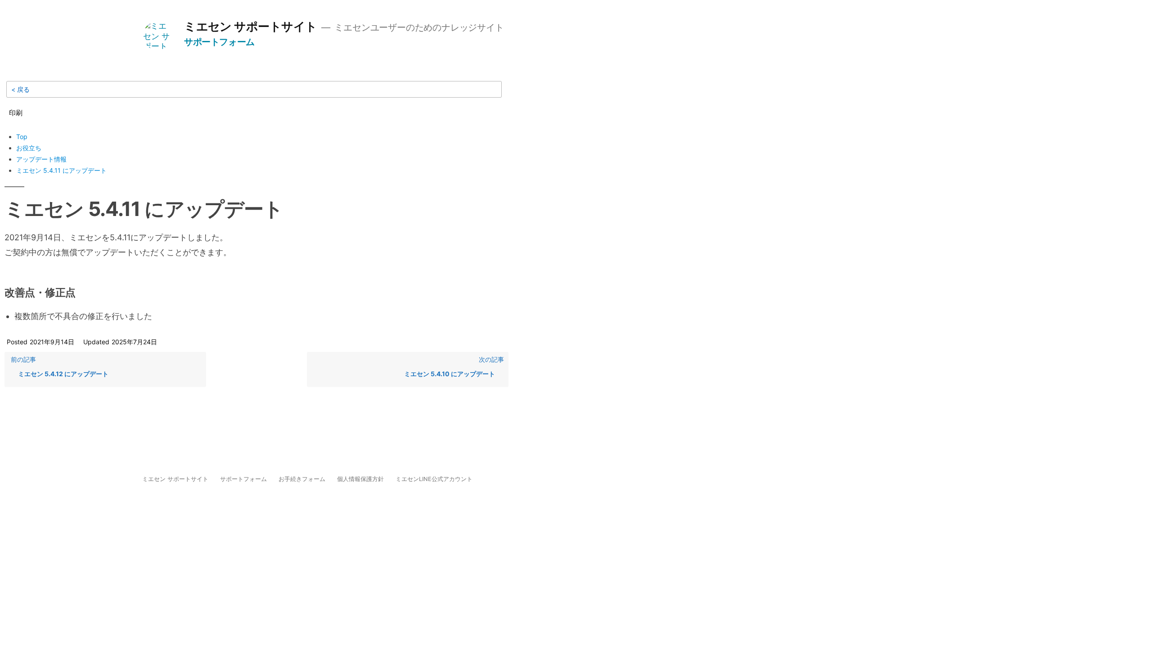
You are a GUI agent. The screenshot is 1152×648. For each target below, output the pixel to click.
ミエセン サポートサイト (250, 26)
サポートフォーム (219, 41)
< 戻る (20, 89)
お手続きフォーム (302, 479)
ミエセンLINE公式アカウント (434, 479)
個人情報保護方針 (360, 479)
